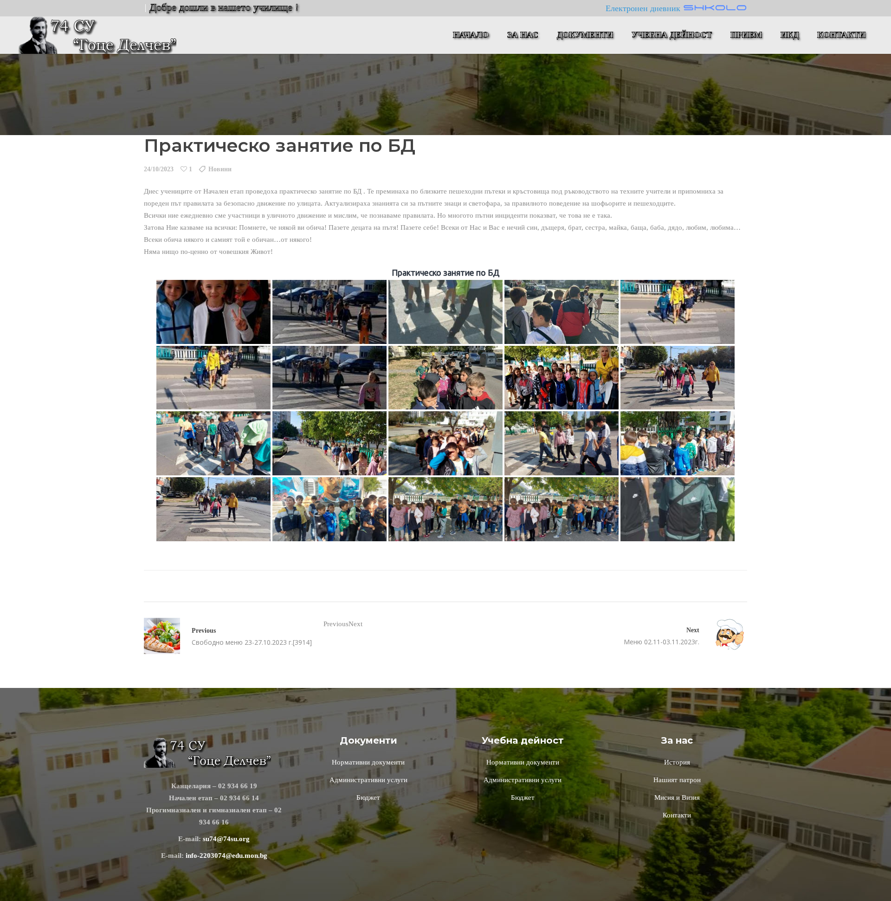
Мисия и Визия (677, 797)
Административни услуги (368, 780)
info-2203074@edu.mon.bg (226, 855)
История (677, 762)
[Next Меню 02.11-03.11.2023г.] (723, 636)
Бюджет (368, 797)
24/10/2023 (159, 169)
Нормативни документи (368, 762)
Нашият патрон (677, 780)
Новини (220, 169)
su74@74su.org (226, 839)
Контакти (677, 815)
